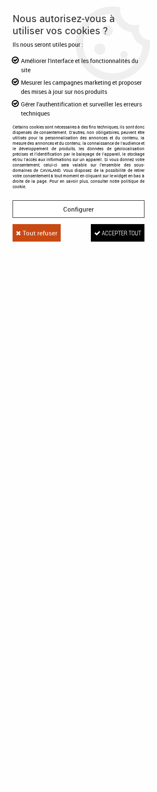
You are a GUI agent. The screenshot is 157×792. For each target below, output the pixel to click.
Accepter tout (120, 233)
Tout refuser (39, 233)
